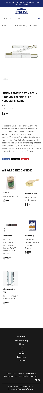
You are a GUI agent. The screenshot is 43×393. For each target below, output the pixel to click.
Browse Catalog (21, 340)
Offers (21, 344)
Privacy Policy (18, 373)
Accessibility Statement (28, 376)
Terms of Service (10, 376)
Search (8, 373)
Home (4, 26)
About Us (21, 354)
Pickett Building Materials (23, 386)
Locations (21, 357)
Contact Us (21, 360)
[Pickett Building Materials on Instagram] (39, 380)
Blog (21, 350)
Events (21, 347)
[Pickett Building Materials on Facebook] (36, 380)
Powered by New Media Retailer (20, 389)
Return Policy (31, 373)
